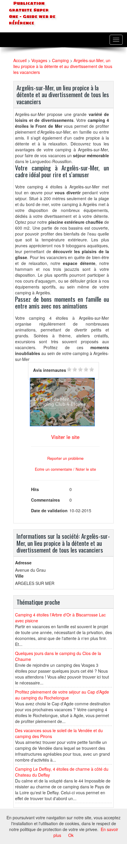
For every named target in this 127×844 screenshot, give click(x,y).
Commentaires (45, 500)
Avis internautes (49, 370)
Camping (60, 60)
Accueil (20, 60)
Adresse (23, 563)
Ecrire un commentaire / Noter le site (65, 469)
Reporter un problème (65, 458)
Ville (19, 576)
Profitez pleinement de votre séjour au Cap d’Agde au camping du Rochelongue (62, 695)
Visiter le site (65, 436)
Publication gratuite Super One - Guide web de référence (32, 13)
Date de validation (49, 510)
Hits (35, 489)
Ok (71, 835)
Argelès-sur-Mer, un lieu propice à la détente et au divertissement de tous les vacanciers (62, 66)
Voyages (39, 60)
